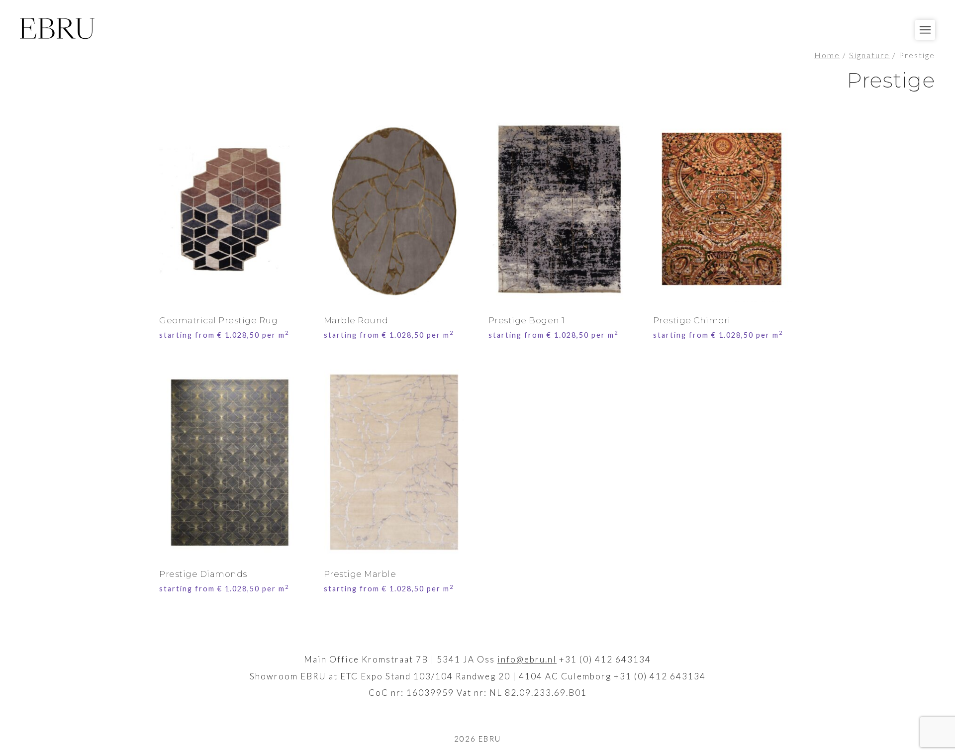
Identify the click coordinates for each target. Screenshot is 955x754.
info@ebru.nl (527, 659)
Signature (869, 55)
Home (827, 55)
